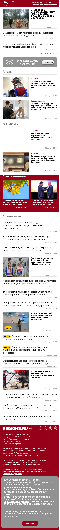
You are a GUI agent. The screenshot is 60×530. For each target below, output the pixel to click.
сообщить (48, 62)
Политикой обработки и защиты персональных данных (22, 500)
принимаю (30, 523)
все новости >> (48, 53)
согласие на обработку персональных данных (25, 493)
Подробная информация (12, 474)
